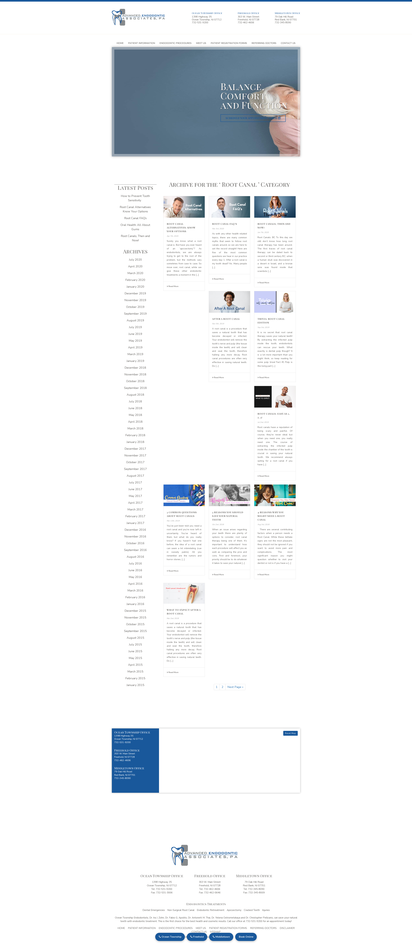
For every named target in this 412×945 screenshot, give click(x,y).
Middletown (222, 937)
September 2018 (135, 388)
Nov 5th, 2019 (218, 324)
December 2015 (135, 611)
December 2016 (135, 530)
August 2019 (135, 320)
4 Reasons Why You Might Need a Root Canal (271, 516)
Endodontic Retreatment (210, 910)
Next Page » (235, 687)
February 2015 (135, 678)
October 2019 (135, 307)
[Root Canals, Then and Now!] (274, 207)
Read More (173, 286)
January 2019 (135, 361)
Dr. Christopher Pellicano (259, 917)
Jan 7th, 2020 (263, 232)
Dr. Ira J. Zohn (156, 917)
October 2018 (135, 381)
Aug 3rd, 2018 (263, 524)
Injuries (266, 910)
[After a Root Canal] (229, 302)
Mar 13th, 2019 (173, 521)
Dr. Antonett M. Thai (199, 917)
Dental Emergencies (153, 910)
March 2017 (135, 509)
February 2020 (135, 280)
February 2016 (135, 597)
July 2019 (135, 327)
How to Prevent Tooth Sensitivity (135, 198)
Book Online (246, 937)
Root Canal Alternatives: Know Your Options (181, 227)
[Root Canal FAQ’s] (229, 207)
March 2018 (135, 428)
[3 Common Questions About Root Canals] (184, 495)
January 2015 (135, 685)
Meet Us (201, 43)
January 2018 (135, 442)
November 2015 (135, 617)
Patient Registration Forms (229, 43)
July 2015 (135, 644)
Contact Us (288, 43)
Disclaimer (287, 928)
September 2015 (135, 631)
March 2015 (135, 671)
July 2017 (135, 482)
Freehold (198, 937)
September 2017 (135, 469)
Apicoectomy (234, 910)
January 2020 (135, 287)
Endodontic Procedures (175, 43)
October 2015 (135, 624)
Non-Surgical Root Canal (180, 910)
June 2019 (135, 334)
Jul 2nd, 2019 (263, 422)
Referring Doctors (264, 43)
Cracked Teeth (252, 910)
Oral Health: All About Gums (135, 227)
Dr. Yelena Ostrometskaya (225, 917)
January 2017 (135, 523)
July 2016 (135, 563)
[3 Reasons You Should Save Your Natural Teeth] (229, 495)
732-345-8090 (283, 22)
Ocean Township (171, 937)
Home (120, 43)
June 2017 (135, 489)
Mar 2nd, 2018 (173, 618)
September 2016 (135, 550)
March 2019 (135, 354)
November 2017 (135, 455)
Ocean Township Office (207, 13)
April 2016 (135, 584)
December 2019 (135, 293)
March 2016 (135, 590)
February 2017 (135, 516)
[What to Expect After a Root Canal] (184, 593)
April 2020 (135, 266)
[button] (135, 737)
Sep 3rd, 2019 (263, 327)
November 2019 (135, 300)
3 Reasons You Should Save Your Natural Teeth (227, 516)
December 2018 (135, 368)
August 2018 (135, 395)
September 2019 (135, 314)
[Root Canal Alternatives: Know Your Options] (184, 207)
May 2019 (135, 341)
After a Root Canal (226, 318)
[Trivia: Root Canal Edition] (274, 302)
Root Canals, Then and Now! (135, 238)
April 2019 (135, 347)
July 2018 (135, 401)
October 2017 (135, 462)
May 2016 (135, 577)
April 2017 (135, 503)
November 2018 (135, 374)
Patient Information (141, 43)
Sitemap (215, 931)
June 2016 (135, 570)
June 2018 (135, 408)
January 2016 (135, 604)
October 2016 (135, 543)
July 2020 (135, 260)
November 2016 (135, 536)
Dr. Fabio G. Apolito (176, 917)
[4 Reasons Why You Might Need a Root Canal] (274, 495)
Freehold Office (248, 13)
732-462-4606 (246, 22)
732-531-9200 (200, 22)
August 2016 (135, 557)
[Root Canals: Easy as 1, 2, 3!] (274, 397)
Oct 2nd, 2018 (218, 524)
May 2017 (135, 496)
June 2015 (135, 651)
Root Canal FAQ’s (224, 223)
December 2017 (135, 449)
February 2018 (135, 435)
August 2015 (135, 638)
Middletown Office (287, 13)
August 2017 (135, 476)
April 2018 (135, 422)
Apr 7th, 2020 (172, 236)
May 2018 (135, 415)
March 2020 (135, 273)
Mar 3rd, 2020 (218, 228)
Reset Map (290, 733)
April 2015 (135, 665)
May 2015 (135, 658)
